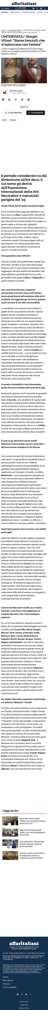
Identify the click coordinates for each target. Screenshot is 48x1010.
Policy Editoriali (8, 980)
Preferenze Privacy (24, 1008)
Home (3, 30)
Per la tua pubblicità (9, 987)
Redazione (6, 984)
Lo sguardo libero (14, 30)
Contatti (5, 977)
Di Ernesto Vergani (16, 91)
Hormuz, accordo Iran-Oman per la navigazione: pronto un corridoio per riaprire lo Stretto (32, 855)
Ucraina (39, 12)
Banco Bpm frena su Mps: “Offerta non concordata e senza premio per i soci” (32, 821)
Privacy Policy (24, 1001)
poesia (13, 120)
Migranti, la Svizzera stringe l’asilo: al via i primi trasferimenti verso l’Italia (32, 832)
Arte (4, 120)
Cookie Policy (24, 1005)
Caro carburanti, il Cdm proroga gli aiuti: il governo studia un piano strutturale (32, 844)
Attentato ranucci (28, 12)
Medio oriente (15, 12)
